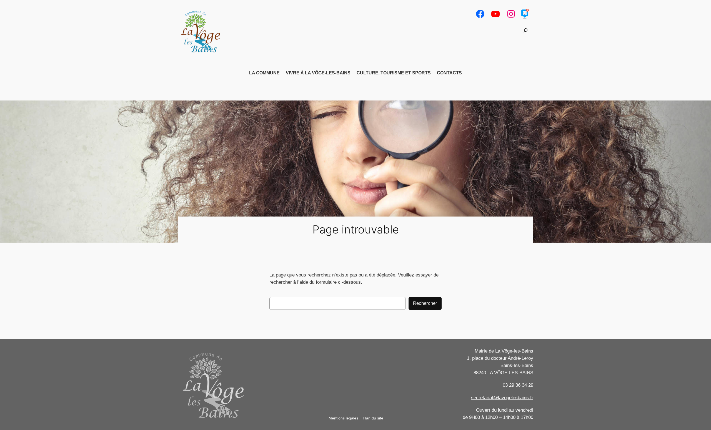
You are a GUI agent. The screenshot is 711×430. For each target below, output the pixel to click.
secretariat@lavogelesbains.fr (502, 397)
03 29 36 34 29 (518, 385)
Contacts (449, 73)
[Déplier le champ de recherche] (525, 30)
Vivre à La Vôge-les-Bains (318, 73)
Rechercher (425, 303)
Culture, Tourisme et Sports (394, 73)
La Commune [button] (264, 73)
